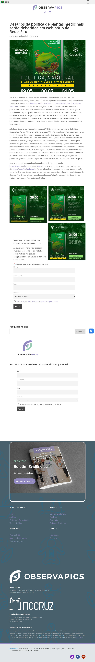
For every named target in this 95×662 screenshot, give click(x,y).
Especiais (54, 520)
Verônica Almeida (20, 36)
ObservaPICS (14, 649)
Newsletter (54, 535)
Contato (53, 538)
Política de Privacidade (19, 520)
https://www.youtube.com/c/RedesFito (25, 166)
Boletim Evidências (58, 514)
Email (15, 284)
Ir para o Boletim (24, 481)
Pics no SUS (15, 535)
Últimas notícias (16, 541)
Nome (15, 267)
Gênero (16, 292)
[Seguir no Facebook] (78, 657)
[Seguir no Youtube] (83, 657)
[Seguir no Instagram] (72, 657)
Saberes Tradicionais (18, 538)
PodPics (53, 517)
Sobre (12, 514)
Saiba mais (79, 637)
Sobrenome (17, 275)
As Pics (13, 517)
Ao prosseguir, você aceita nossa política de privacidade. (37, 301)
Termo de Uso (16, 523)
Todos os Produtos (58, 523)
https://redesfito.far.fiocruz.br (24, 169)
